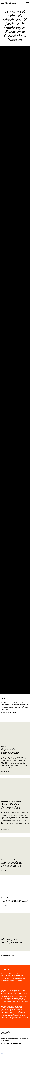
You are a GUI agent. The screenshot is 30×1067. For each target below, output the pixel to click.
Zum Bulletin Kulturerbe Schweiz (12, 1043)
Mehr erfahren (7, 1022)
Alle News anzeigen (8, 955)
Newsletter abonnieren (9, 712)
